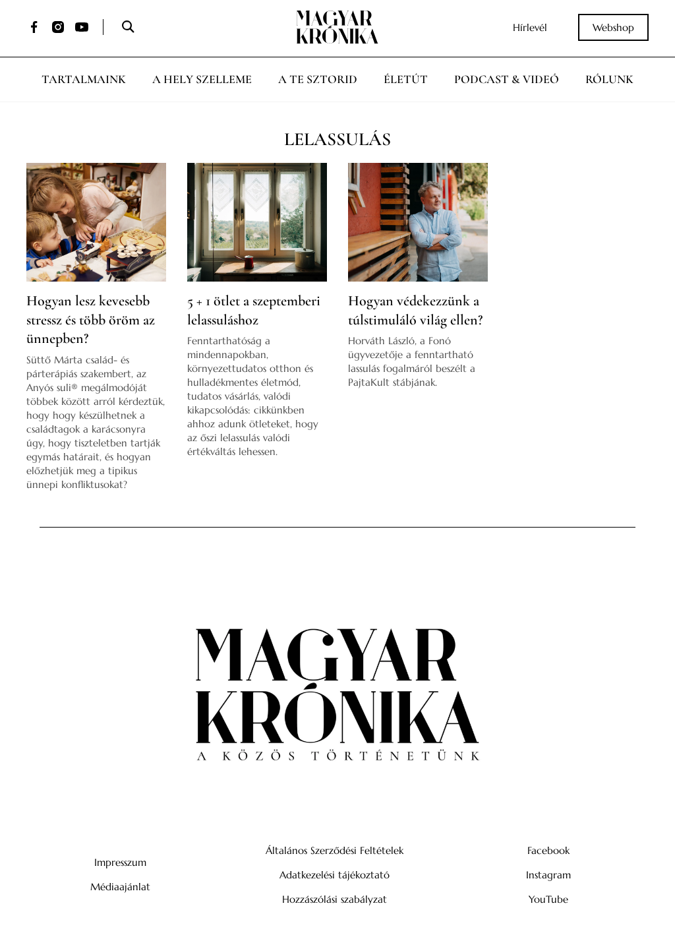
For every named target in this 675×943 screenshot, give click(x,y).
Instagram (548, 874)
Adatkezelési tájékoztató (334, 874)
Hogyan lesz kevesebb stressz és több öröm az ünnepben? (90, 319)
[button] (127, 27)
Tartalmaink (84, 79)
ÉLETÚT (406, 79)
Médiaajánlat (120, 886)
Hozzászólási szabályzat (334, 899)
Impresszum (120, 862)
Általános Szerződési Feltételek (334, 850)
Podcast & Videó (506, 79)
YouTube (548, 899)
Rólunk (609, 79)
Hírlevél (530, 27)
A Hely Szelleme (202, 79)
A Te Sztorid (317, 79)
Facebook (548, 850)
